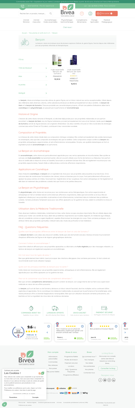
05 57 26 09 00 (33, 6)
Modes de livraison (71, 360)
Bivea (67, 10)
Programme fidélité (71, 356)
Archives (59, 402)
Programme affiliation (71, 375)
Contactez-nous (89, 373)
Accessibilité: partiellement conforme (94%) (75, 402)
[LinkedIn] (114, 380)
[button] (4, 404)
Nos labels (89, 363)
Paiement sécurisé (71, 363)
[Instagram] (109, 380)
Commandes (52, 362)
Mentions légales (31, 402)
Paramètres (13, 397)
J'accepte (35, 397)
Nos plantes (89, 369)
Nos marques (89, 360)
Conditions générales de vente (46, 402)
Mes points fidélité (53, 372)
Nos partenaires (89, 366)
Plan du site (22, 402)
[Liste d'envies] (82, 13)
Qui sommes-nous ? (89, 356)
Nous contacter (109, 6)
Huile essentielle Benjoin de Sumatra (57, 71)
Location (71, 366)
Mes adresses (53, 365)
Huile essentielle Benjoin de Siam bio (74, 71)
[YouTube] (105, 380)
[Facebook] (100, 380)
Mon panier (53, 368)
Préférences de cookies (25, 405)
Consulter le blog (108, 368)
